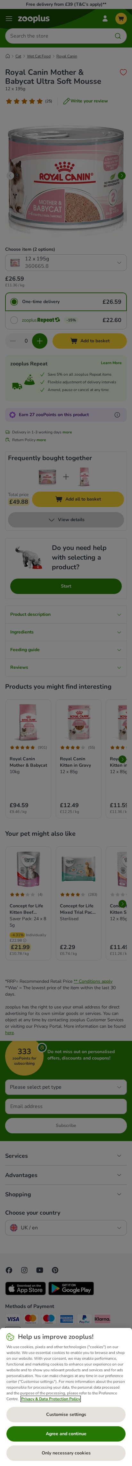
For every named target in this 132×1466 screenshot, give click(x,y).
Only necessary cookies (66, 1453)
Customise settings (66, 1414)
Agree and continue (66, 1434)
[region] (66, 1397)
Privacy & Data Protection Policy (50, 1398)
